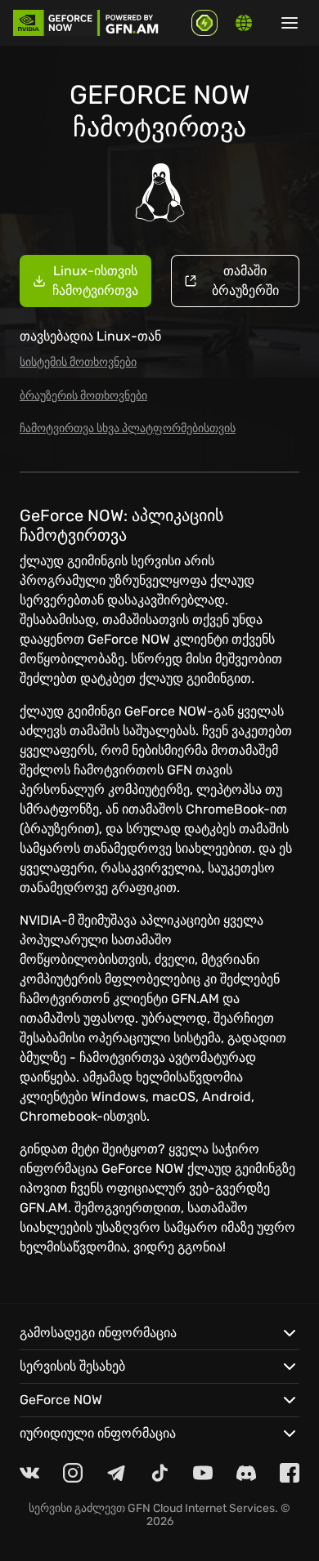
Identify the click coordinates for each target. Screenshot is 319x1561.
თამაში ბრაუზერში (245, 280)
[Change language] (244, 23)
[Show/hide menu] (289, 23)
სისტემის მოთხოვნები (78, 362)
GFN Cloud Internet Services (201, 1508)
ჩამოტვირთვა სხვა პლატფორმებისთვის (128, 428)
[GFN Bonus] (204, 23)
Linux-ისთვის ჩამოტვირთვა (95, 280)
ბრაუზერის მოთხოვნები (83, 396)
